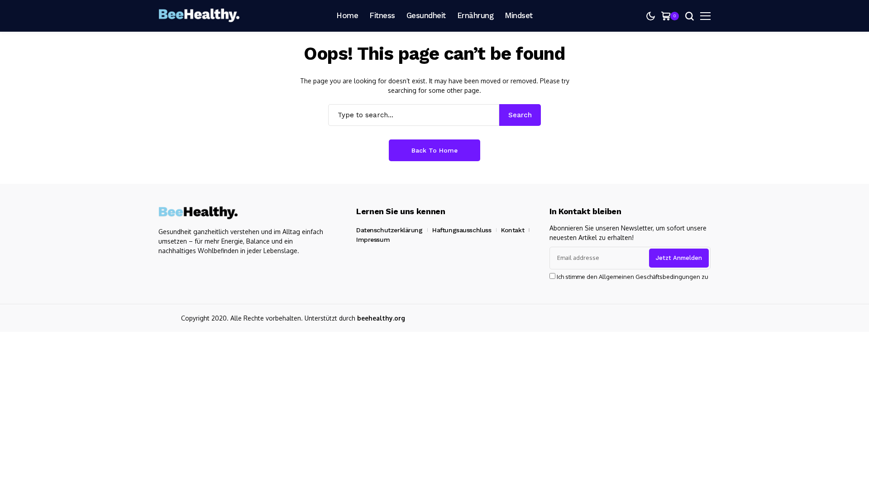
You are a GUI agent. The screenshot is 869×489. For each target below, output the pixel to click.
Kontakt (512, 230)
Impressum (373, 239)
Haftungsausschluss (461, 230)
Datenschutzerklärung (389, 230)
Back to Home (434, 150)
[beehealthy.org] (199, 16)
